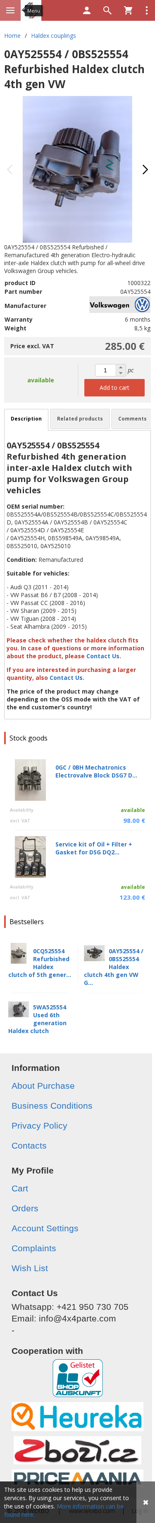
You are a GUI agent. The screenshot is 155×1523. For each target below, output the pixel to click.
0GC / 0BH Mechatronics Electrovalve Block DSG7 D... (96, 771)
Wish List (30, 1268)
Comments (132, 418)
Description (26, 418)
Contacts (29, 1145)
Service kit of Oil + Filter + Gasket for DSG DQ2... (93, 848)
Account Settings (45, 1228)
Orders (25, 1208)
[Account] (86, 10)
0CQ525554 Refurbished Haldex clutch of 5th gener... (39, 963)
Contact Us (103, 656)
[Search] (107, 10)
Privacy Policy (39, 1125)
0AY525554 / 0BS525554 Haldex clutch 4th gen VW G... (113, 967)
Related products (80, 418)
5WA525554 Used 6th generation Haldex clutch (37, 1019)
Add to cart (114, 387)
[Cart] (128, 10)
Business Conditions (52, 1105)
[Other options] (146, 10)
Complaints (34, 1248)
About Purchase (43, 1085)
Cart (20, 1188)
